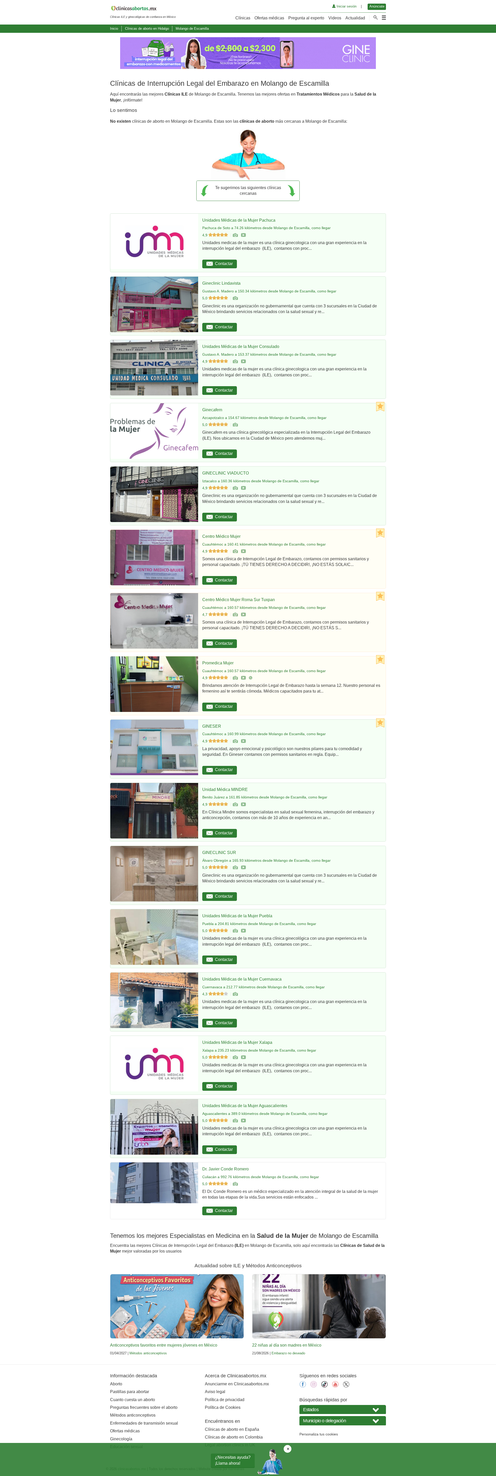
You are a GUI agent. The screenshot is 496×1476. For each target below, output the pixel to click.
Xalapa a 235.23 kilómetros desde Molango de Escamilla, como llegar (259, 1050)
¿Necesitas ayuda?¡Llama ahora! (233, 1460)
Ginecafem (212, 410)
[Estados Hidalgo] (342, 1409)
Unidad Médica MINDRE (225, 789)
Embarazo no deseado (288, 1353)
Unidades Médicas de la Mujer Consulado (240, 346)
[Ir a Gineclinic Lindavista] (235, 298)
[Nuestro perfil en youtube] (335, 1386)
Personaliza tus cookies (318, 1434)
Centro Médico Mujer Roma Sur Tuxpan (238, 599)
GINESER (211, 726)
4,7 (205, 614)
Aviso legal (215, 1391)
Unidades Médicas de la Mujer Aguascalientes (244, 1106)
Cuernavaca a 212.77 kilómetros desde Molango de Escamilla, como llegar (263, 987)
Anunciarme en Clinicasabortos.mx (237, 1384)
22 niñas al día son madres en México (286, 1345)
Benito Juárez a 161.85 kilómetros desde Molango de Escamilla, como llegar (264, 797)
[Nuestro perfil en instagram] (313, 1386)
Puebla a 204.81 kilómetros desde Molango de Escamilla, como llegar (259, 924)
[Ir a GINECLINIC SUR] (235, 867)
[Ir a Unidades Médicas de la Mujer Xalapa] (235, 1057)
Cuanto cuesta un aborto (132, 1399)
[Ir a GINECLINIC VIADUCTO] (235, 488)
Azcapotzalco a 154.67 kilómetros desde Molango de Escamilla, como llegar (264, 418)
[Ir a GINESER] (235, 741)
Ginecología (121, 1439)
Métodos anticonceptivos (148, 1353)
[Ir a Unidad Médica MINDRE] (235, 804)
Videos (334, 18)
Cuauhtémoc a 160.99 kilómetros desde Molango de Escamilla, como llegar (264, 734)
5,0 (205, 298)
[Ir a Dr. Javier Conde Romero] (235, 1184)
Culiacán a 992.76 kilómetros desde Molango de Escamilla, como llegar (260, 1177)
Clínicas (242, 18)
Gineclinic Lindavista (221, 283)
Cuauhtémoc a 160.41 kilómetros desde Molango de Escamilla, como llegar (264, 544)
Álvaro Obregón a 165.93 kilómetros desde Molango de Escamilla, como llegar (266, 860)
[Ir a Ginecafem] (235, 424)
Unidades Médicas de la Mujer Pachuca (238, 220)
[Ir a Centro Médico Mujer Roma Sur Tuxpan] (235, 614)
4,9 (205, 235)
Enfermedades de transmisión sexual (144, 1423)
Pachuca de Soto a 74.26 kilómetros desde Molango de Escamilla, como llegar (266, 228)
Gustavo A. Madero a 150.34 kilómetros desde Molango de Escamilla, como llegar (269, 291)
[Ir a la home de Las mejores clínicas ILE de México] (143, 9)
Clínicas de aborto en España (232, 1429)
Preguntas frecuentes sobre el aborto (143, 1407)
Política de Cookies (223, 1407)
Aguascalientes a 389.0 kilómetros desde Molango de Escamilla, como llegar (265, 1114)
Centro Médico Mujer (221, 536)
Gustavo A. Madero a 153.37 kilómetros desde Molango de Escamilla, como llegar (269, 354)
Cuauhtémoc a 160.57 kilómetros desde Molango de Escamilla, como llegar (264, 607)
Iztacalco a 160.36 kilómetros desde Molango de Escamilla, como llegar (260, 481)
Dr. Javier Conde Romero (225, 1169)
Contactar (224, 263)
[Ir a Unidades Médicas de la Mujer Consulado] (235, 361)
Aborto (116, 1384)
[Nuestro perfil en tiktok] (324, 1386)
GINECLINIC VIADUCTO (225, 473)
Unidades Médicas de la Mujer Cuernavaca (242, 979)
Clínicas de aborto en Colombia (234, 1437)
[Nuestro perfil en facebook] (302, 1386)
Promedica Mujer (218, 663)
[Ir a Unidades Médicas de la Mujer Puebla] (235, 931)
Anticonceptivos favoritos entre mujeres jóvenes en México (163, 1345)
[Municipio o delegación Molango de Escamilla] (342, 1420)
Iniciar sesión (346, 6)
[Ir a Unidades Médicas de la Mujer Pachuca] (235, 235)
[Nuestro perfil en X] (346, 1386)
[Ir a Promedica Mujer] (235, 678)
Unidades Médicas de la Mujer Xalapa (237, 1042)
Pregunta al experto (306, 18)
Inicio (114, 28)
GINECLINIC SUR (219, 852)
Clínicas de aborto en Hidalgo (147, 28)
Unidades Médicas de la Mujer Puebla (237, 916)
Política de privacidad (224, 1399)
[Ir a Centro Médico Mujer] (235, 551)
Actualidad (355, 18)
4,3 (205, 994)
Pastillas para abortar (129, 1391)
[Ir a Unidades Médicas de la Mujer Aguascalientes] (235, 1120)
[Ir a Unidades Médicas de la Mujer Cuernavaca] (235, 994)
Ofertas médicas (269, 18)
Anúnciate (376, 6)
